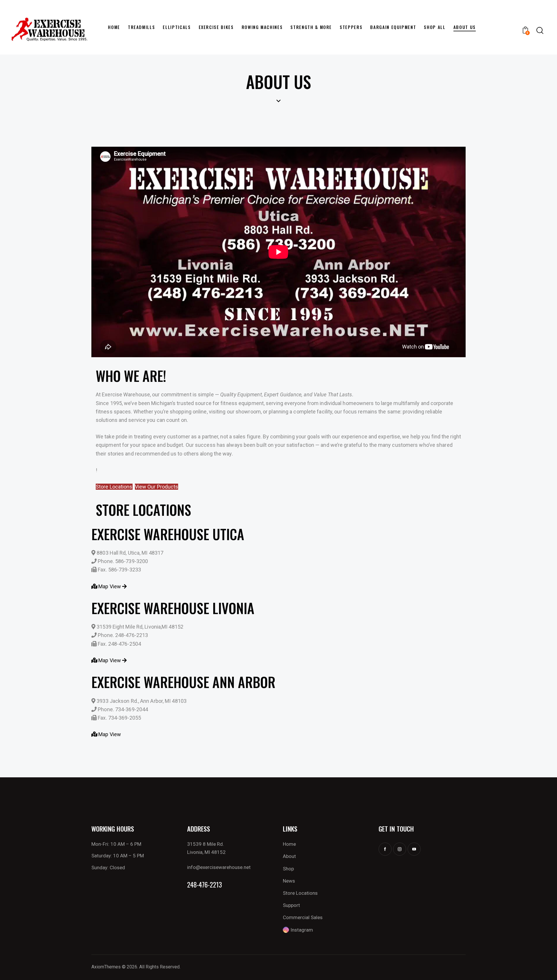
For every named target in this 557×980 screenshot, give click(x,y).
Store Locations (114, 487)
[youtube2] (414, 849)
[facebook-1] (385, 849)
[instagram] (399, 849)
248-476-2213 (204, 884)
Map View (109, 586)
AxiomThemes (106, 967)
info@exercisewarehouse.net (219, 867)
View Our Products (156, 487)
